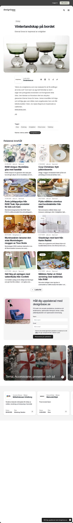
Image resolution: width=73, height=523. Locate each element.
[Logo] (9, 10)
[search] (64, 10)
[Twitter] (49, 79)
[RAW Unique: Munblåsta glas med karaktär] (20, 160)
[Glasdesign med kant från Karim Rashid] (53, 231)
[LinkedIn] (45, 79)
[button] (62, 377)
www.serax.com (20, 109)
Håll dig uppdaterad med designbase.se (56, 520)
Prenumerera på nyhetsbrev (43, 336)
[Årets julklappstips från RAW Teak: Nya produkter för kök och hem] (20, 196)
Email (34, 323)
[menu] (68, 10)
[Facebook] (41, 79)
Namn (34, 316)
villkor (36, 332)
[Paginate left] (5, 363)
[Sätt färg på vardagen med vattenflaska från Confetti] (20, 267)
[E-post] (53, 79)
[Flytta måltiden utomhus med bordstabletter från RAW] (53, 196)
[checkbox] (33, 331)
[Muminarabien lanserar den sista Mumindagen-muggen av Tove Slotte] (20, 232)
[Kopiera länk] (57, 79)
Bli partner (65, 3)
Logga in (55, 3)
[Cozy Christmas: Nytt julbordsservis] (53, 160)
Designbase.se (28, 80)
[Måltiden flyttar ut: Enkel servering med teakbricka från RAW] (53, 268)
